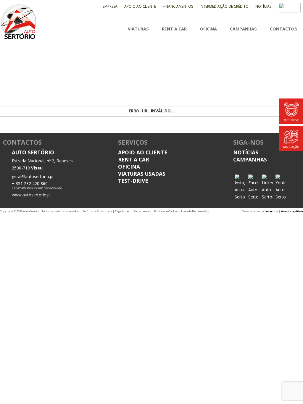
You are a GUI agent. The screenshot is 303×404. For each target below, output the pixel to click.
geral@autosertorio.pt (33, 176)
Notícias (263, 6)
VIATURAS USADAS (141, 173)
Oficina (208, 29)
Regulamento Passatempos (133, 211)
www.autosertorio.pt (31, 195)
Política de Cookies (166, 211)
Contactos (283, 29)
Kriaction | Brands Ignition (284, 211)
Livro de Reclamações (195, 211)
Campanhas (243, 29)
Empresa (110, 6)
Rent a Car (174, 29)
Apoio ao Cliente (140, 6)
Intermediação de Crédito (224, 6)
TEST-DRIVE (133, 180)
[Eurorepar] (290, 10)
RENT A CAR (133, 159)
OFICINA (129, 166)
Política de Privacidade (97, 211)
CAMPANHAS (250, 159)
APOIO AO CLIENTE (142, 152)
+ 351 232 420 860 (30, 183)
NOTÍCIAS (245, 152)
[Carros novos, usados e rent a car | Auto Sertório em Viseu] (18, 38)
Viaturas (138, 29)
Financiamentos (178, 6)
